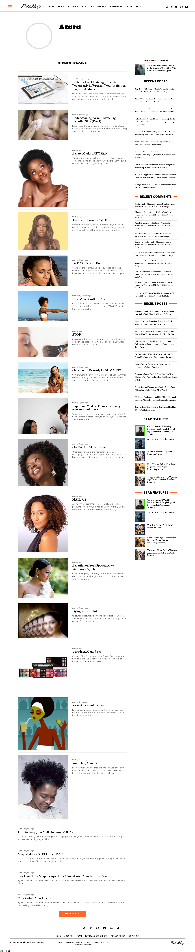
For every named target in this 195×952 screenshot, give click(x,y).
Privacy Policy (118, 936)
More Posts (72, 913)
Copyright (134, 936)
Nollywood (115, 6)
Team (79, 936)
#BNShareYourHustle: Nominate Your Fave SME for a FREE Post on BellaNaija (154, 215)
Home (58, 936)
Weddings (73, 6)
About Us (68, 936)
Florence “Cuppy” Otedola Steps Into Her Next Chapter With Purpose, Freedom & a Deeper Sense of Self (156, 155)
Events (128, 6)
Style (85, 6)
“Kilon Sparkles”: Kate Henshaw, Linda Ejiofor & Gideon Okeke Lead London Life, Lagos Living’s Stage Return (155, 122)
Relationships (98, 6)
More (139, 6)
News (52, 6)
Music (61, 6)
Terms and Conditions (96, 936)
